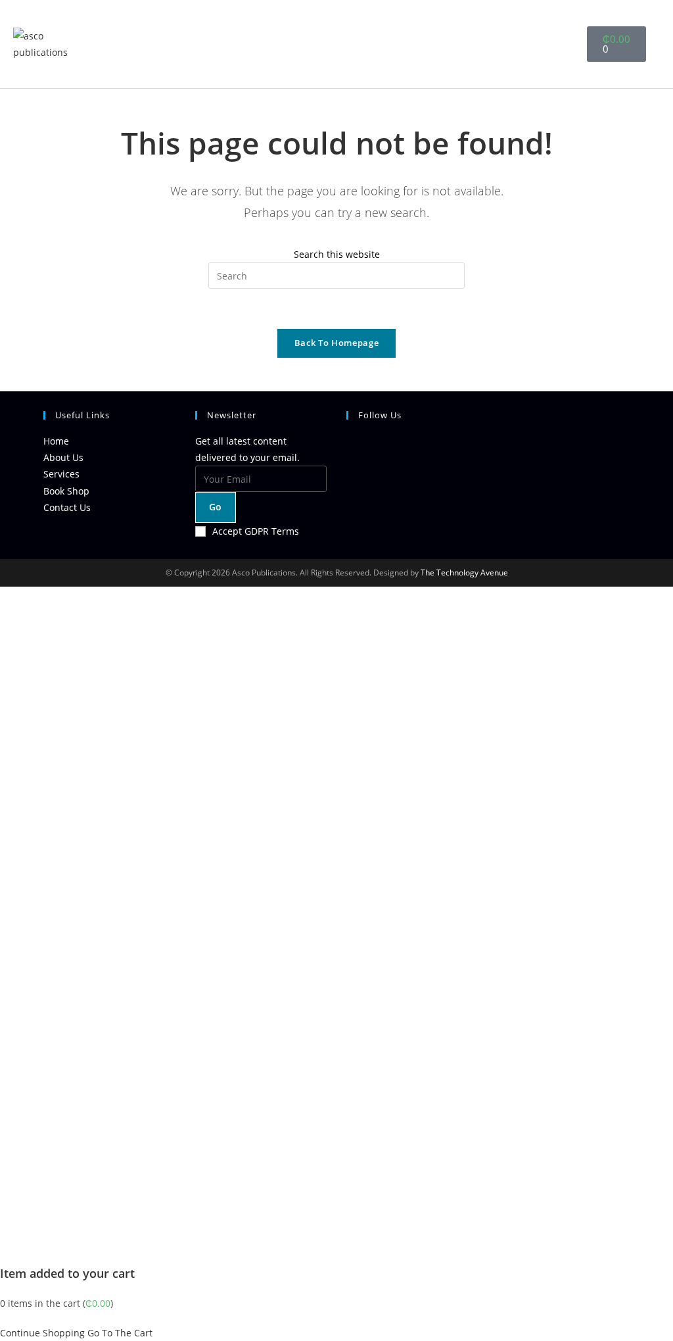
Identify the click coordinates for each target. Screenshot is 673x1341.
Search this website (337, 254)
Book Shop (66, 491)
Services (61, 474)
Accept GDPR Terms (255, 531)
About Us (63, 457)
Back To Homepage (336, 343)
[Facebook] (350, 480)
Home (56, 441)
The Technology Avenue (463, 572)
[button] (558, 44)
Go (215, 506)
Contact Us (67, 507)
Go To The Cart (119, 1333)
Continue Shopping (42, 1333)
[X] (350, 448)
